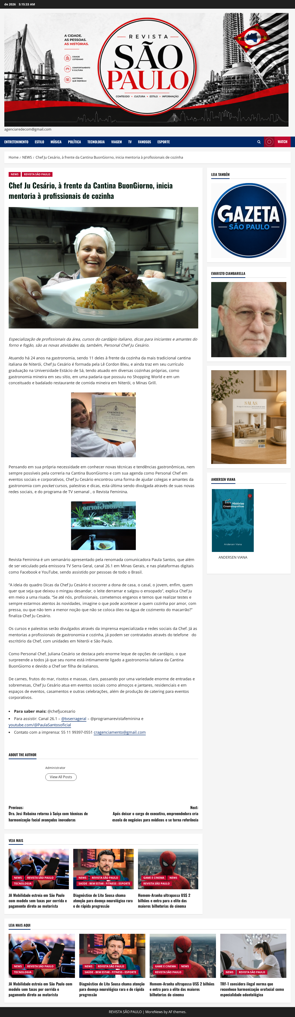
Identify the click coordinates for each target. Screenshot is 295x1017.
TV (130, 141)
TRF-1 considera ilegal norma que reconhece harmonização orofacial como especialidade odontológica (252, 989)
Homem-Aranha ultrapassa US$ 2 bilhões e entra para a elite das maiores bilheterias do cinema (164, 900)
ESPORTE (163, 141)
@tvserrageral (73, 718)
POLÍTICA (74, 141)
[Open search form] (259, 142)
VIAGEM (116, 141)
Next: (155, 814)
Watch (282, 141)
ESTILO (39, 141)
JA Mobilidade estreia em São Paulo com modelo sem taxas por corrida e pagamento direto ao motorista (38, 900)
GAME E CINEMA (153, 878)
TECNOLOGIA (96, 141)
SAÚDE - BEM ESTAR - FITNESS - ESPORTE (104, 883)
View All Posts (61, 777)
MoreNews (154, 1011)
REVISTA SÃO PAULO (37, 174)
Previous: (48, 814)
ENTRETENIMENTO (16, 141)
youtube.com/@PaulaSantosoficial (40, 724)
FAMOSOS (144, 141)
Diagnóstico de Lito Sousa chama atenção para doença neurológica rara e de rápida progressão (103, 900)
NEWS (15, 174)
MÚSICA (56, 141)
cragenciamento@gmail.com (120, 732)
